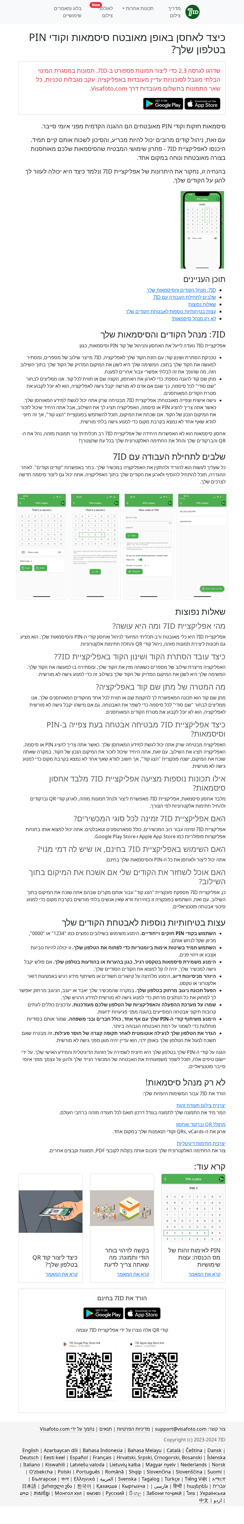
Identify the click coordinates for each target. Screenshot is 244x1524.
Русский (115, 1493)
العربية (106, 1479)
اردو (218, 1500)
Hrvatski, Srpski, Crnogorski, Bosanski (159, 1457)
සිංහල (135, 1493)
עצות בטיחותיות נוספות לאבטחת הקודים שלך (171, 311)
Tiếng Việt (196, 1479)
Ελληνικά (84, 1479)
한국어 (84, 1486)
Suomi (214, 1471)
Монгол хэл (68, 1493)
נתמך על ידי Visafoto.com (67, 1429)
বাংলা (65, 1479)
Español (79, 1457)
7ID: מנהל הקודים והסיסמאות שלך (181, 290)
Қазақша (106, 1486)
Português (88, 1471)
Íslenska (216, 1457)
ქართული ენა (56, 1486)
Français (102, 1457)
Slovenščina (189, 1471)
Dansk (214, 1450)
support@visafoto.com (181, 1429)
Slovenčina (159, 1471)
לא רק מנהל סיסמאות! (194, 318)
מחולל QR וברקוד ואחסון (201, 1124)
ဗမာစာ (94, 1493)
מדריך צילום (174, 12)
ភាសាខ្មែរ (42, 1493)
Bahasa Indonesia (103, 1450)
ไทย (191, 1493)
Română (114, 1471)
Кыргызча (133, 1486)
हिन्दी (177, 1486)
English (30, 1450)
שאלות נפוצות (202, 304)
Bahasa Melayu (145, 1450)
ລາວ (24, 1493)
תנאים (105, 1429)
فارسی (161, 1486)
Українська (213, 1493)
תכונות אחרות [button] (140, 8)
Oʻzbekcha (41, 1471)
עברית (219, 1486)
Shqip (135, 1471)
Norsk (219, 1464)
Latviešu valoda (87, 1464)
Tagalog (150, 1479)
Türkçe (172, 1479)
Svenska (127, 1479)
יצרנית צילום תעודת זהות (201, 1105)
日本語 (29, 1486)
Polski (64, 1471)
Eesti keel (54, 1457)
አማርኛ (219, 1479)
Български (44, 1479)
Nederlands (194, 1464)
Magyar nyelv (161, 1464)
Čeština (194, 1450)
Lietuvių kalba (125, 1464)
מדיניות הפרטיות (133, 1429)
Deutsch (29, 1457)
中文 (204, 1500)
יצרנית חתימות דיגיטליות (201, 1143)
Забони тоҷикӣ (164, 1493)
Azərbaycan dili (61, 1450)
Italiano (31, 1464)
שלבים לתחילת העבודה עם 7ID (184, 297)
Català (174, 1450)
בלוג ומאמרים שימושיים (68, 12)
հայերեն (197, 1486)
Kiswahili (55, 1464)
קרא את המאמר (204, 1274)
